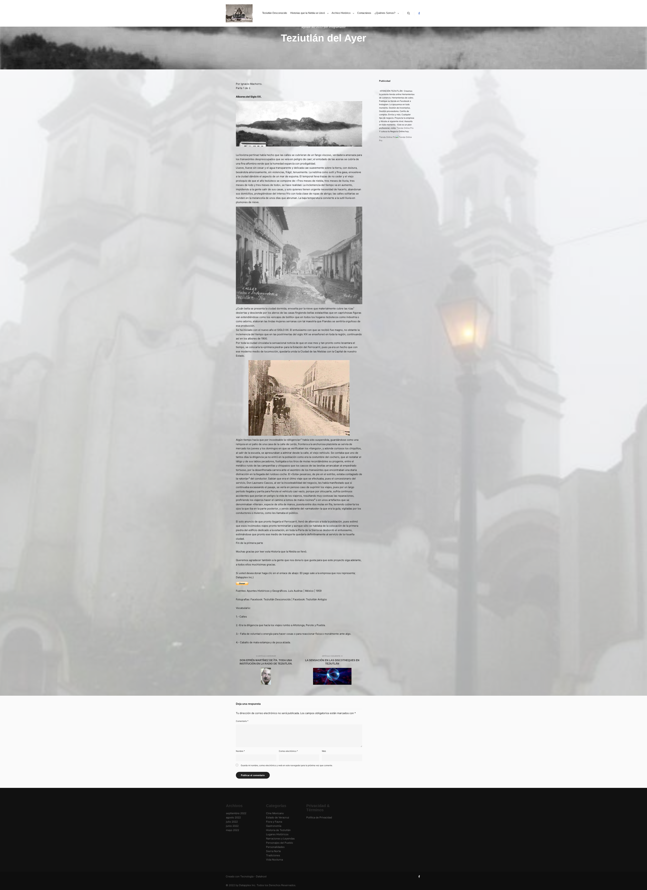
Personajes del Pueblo (279, 842)
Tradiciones (273, 855)
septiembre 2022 (236, 813)
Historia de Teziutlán (278, 830)
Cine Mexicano (275, 813)
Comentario (242, 721)
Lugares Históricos (277, 834)
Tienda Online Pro (405, 128)
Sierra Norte (273, 851)
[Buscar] (409, 13)
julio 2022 (232, 821)
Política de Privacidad (319, 817)
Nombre (240, 751)
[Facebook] (419, 13)
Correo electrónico (288, 751)
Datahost (261, 876)
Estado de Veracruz (277, 817)
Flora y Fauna (274, 821)
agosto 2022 (233, 817)
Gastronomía (273, 825)
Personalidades (275, 847)
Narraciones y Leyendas (280, 838)
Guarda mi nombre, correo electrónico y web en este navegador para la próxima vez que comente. (287, 765)
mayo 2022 (232, 830)
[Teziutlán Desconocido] (239, 13)
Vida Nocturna (274, 859)
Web (324, 751)
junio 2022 (232, 825)
